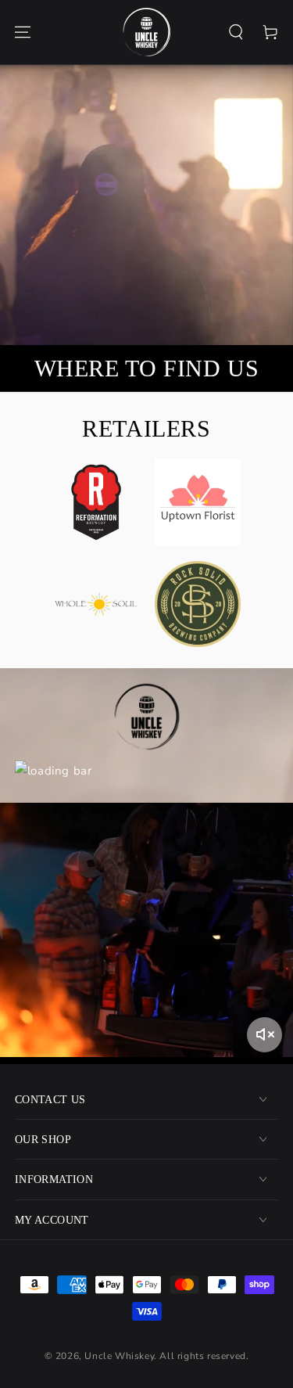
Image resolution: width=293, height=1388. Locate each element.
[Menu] (22, 32)
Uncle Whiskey (119, 1356)
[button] (236, 32)
